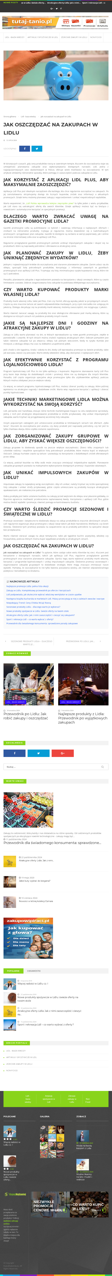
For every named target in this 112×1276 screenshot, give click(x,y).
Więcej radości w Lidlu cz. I (33, 983)
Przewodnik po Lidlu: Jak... (81, 641)
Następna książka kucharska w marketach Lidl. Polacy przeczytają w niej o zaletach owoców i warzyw (55, 598)
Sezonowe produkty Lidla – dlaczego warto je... (31, 643)
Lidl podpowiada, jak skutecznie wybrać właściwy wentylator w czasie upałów (44, 594)
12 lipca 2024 (11, 140)
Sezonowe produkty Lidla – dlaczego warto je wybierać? (33, 606)
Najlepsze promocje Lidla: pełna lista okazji (27, 586)
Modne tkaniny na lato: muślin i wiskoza (84, 1177)
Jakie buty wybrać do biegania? (34, 881)
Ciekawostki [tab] (34, 970)
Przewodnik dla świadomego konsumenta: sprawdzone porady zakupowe (42, 623)
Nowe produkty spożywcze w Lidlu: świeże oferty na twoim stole (37, 611)
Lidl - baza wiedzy (14, 37)
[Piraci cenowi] (28, 938)
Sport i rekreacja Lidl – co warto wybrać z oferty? (29, 619)
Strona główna (10, 116)
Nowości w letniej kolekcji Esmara (36, 901)
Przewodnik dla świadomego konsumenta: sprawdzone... (52, 843)
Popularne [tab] (13, 970)
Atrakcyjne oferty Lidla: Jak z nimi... (56, 2)
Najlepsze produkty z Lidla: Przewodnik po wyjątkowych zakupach (82, 718)
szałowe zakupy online (11, 1222)
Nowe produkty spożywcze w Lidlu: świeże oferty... (11, 1176)
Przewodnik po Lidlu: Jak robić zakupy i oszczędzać (26, 716)
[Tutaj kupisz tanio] (55, 22)
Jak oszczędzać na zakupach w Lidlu (51, 129)
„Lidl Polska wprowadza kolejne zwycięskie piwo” (50, 203)
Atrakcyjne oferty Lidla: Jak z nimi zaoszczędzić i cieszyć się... (49, 1013)
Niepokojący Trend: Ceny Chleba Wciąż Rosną (28, 602)
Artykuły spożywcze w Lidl (43, 37)
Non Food (96, 37)
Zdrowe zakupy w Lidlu (74, 37)
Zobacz (57, 1210)
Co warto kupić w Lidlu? (49, 1207)
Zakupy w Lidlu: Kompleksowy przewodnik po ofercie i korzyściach (38, 590)
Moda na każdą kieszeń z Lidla (84, 1147)
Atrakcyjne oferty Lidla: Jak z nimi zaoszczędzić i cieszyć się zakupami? (40, 615)
